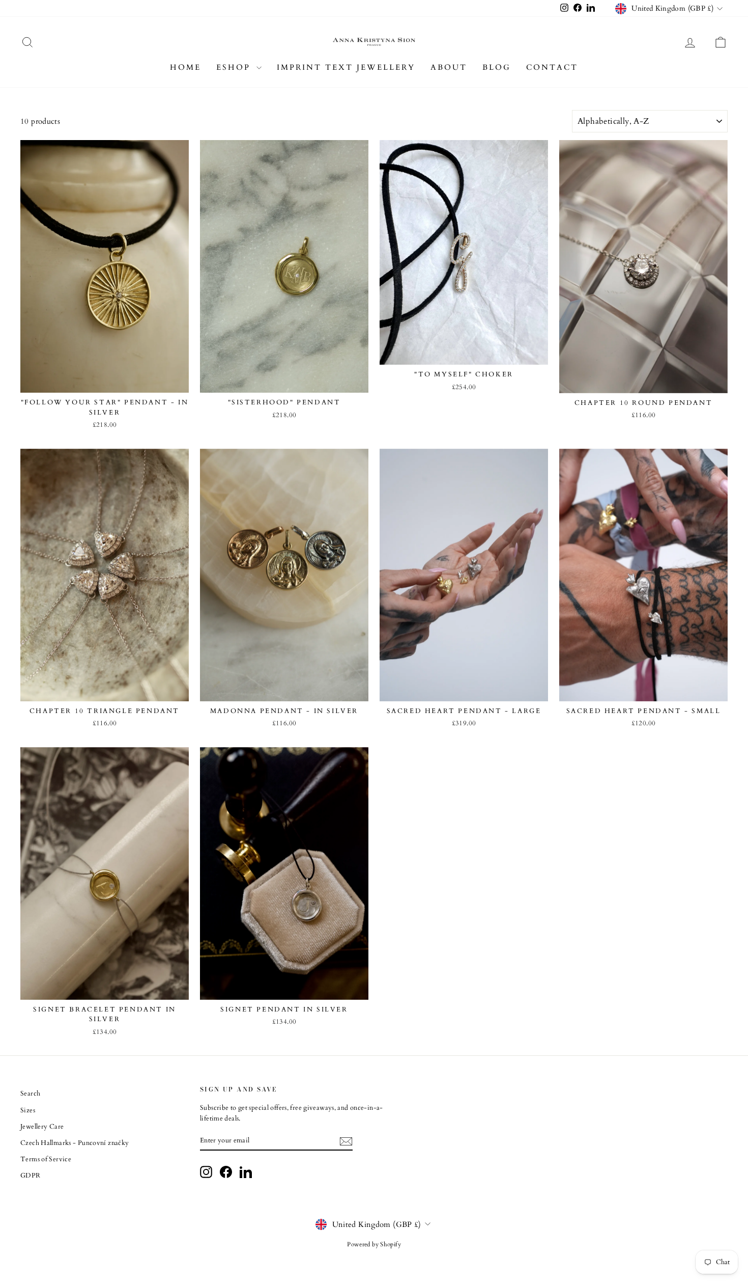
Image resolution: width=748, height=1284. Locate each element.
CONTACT (552, 67)
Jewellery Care (42, 1126)
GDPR (30, 1175)
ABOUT (448, 67)
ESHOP (235, 67)
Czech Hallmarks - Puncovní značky (74, 1143)
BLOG (496, 67)
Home (185, 67)
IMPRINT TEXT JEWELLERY (346, 67)
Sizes (27, 1110)
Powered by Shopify (374, 1244)
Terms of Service (45, 1159)
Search (30, 1093)
